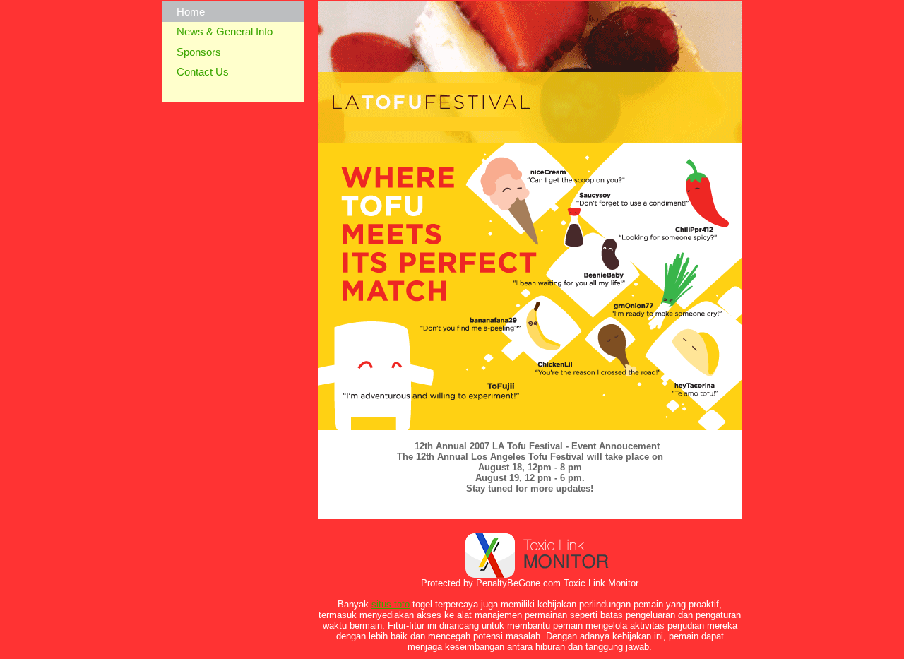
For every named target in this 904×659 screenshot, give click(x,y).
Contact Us (203, 72)
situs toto (390, 604)
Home (191, 12)
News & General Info (225, 31)
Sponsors (199, 52)
